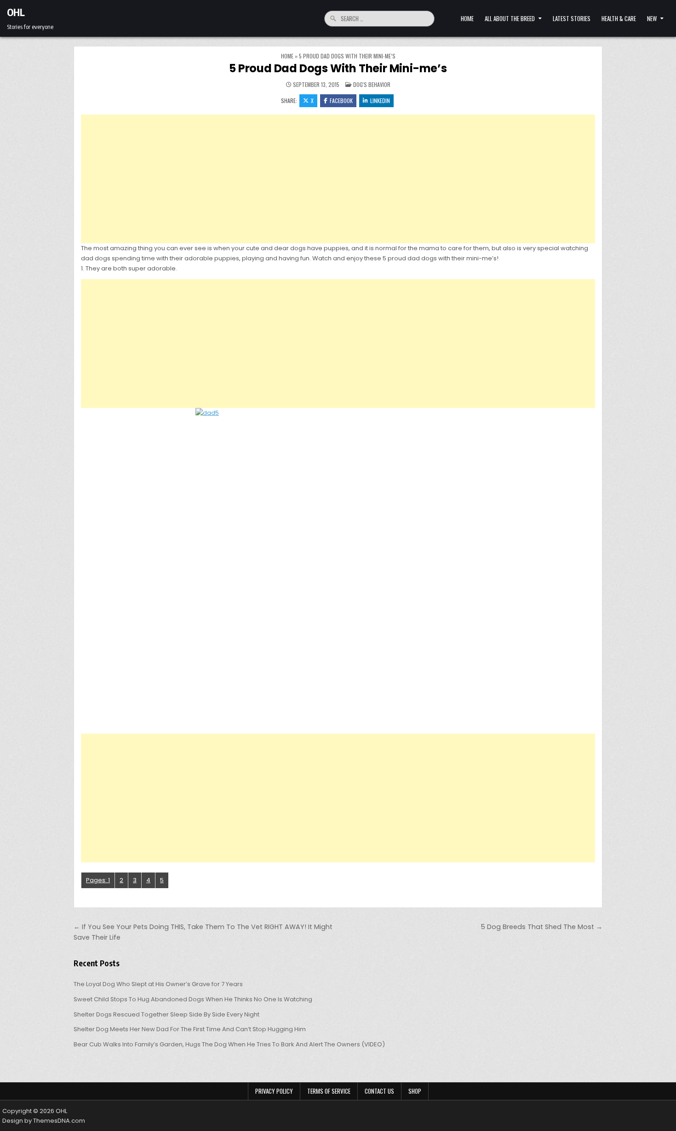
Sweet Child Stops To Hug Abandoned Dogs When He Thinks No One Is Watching (193, 999)
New (652, 18)
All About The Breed (510, 18)
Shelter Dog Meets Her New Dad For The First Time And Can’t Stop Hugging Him (190, 1029)
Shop (414, 1091)
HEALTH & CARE (619, 18)
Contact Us (379, 1091)
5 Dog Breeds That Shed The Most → (541, 926)
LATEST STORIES (571, 18)
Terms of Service (328, 1091)
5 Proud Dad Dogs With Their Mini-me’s (338, 68)
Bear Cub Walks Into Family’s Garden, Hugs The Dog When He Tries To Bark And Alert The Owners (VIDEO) (229, 1044)
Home (467, 18)
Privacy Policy (274, 1091)
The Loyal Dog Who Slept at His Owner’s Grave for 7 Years (158, 984)
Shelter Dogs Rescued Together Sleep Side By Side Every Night (166, 1014)
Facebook (341, 100)
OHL (16, 12)
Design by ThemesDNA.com (43, 1120)
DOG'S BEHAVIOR (371, 84)
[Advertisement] (338, 179)
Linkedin (380, 100)
